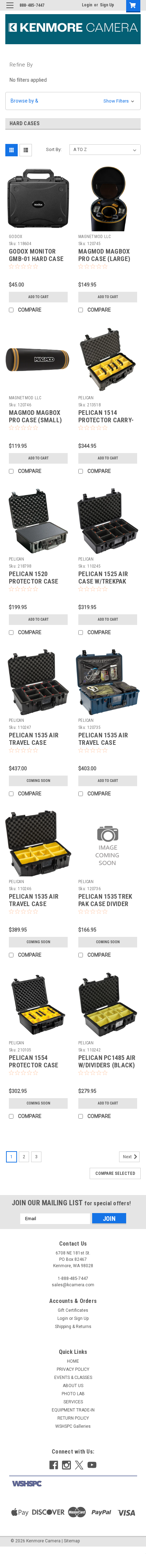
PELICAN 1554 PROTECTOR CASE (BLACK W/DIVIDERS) (37, 1065)
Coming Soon (38, 781)
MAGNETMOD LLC (94, 236)
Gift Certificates (73, 1310)
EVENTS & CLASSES (73, 1377)
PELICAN (86, 397)
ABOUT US (73, 1385)
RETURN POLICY (73, 1418)
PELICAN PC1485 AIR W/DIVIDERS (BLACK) (107, 1061)
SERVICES (73, 1401)
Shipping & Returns (73, 1326)
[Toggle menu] (9, 9)
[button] (73, 101)
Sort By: (54, 149)
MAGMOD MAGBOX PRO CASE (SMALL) (35, 416)
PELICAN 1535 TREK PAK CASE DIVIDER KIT (105, 904)
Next (128, 1156)
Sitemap (72, 1540)
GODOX (15, 236)
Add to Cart (38, 297)
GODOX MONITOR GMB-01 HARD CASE (36, 255)
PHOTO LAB (73, 1393)
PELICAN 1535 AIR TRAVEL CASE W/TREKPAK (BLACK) (37, 742)
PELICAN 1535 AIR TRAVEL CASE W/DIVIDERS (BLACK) (37, 904)
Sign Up (107, 4)
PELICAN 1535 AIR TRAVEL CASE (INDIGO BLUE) (103, 742)
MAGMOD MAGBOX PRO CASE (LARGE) (104, 255)
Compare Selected (115, 1173)
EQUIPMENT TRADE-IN (73, 1410)
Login (87, 4)
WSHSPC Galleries (73, 1426)
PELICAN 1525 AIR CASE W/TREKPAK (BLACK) (103, 581)
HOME (73, 1361)
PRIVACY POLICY (73, 1369)
